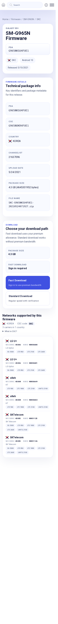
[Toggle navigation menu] (52, 5)
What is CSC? (11, 331)
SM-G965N (28, 19)
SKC (39, 19)
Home (5, 19)
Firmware (16, 19)
